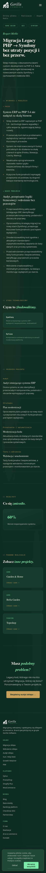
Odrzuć (15, 865)
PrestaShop (7, 780)
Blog (5, 799)
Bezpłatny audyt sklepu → (23, 694)
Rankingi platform (10, 807)
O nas (5, 826)
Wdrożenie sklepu (10, 749)
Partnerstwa (8, 815)
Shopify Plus (8, 784)
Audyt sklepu (8, 753)
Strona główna (9, 16)
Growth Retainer (9, 761)
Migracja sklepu (9, 745)
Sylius (5, 776)
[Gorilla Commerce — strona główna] (13, 5)
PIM (4, 764)
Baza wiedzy (8, 803)
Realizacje (26, 16)
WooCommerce (9, 787)
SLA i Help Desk (9, 757)
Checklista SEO (9, 811)
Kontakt (6, 838)
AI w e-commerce (10, 834)
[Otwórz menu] (40, 5)
